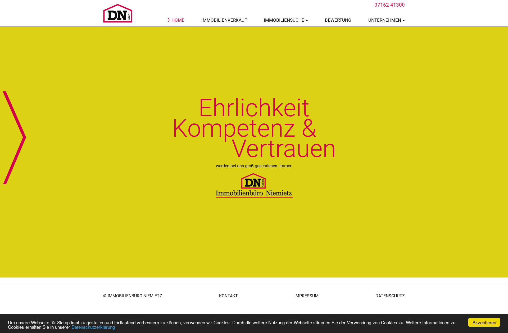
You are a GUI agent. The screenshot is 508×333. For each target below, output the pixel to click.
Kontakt (228, 295)
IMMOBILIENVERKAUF (224, 20)
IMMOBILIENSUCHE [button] (284, 20)
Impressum (306, 295)
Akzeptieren (484, 322)
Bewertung (338, 20)
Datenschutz (390, 295)
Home (177, 20)
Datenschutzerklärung (93, 326)
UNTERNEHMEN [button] (385, 20)
